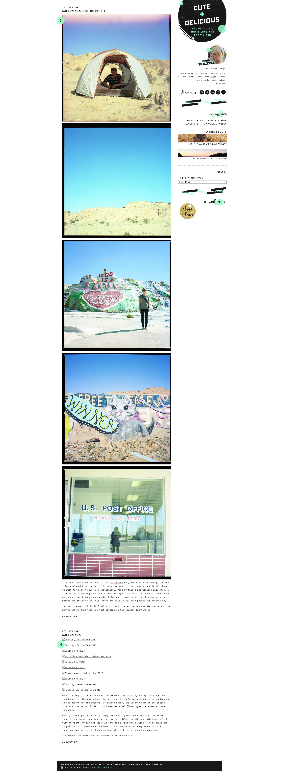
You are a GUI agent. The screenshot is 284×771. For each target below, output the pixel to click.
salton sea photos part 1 (83, 11)
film (200, 120)
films (213, 77)
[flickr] (212, 92)
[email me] (213, 201)
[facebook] (218, 92)
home (224, 120)
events (211, 120)
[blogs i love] (187, 211)
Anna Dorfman (104, 768)
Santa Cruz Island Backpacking (208, 144)
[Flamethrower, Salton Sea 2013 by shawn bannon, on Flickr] (82, 673)
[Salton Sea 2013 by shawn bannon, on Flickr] (73, 651)
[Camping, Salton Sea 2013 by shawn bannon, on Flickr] (79, 640)
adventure (70, 616)
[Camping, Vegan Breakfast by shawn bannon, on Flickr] (79, 684)
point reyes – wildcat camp (209, 159)
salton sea (71, 635)
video (223, 124)
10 (60, 644)
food (190, 120)
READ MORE (221, 83)
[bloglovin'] (207, 92)
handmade (209, 124)
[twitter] (223, 92)
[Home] (202, 21)
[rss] (202, 92)
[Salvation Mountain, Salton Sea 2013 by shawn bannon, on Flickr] (86, 656)
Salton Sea (116, 583)
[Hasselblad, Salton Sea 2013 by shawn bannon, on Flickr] (81, 690)
